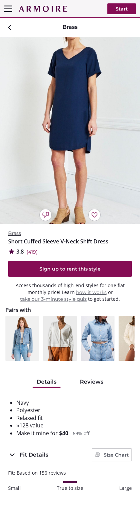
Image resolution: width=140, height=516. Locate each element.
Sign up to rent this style (70, 269)
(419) (32, 252)
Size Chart (115, 455)
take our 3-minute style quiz (53, 299)
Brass (14, 233)
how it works (91, 292)
